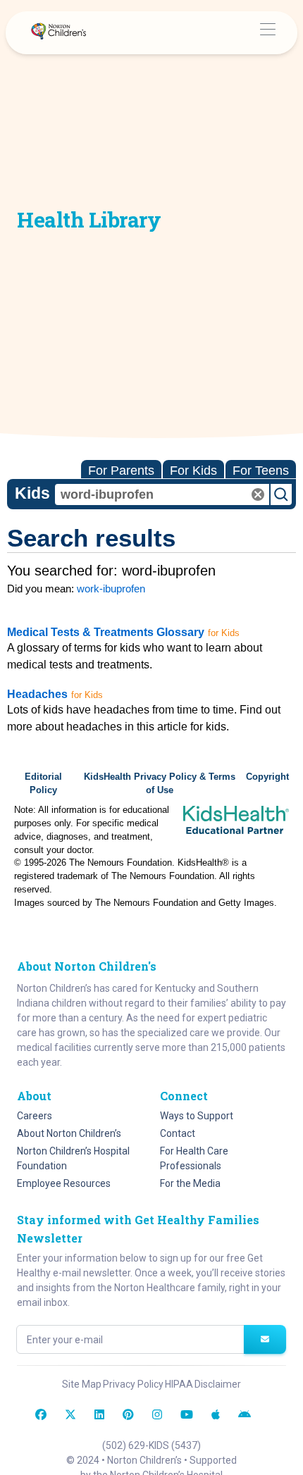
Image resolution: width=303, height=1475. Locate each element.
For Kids (193, 470)
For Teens (261, 470)
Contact (177, 1133)
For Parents (121, 470)
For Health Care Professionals (194, 1158)
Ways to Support (196, 1115)
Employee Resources (64, 1183)
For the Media (190, 1183)
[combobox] (162, 494)
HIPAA (179, 1384)
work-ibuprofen (111, 589)
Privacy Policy (133, 1384)
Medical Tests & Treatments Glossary (105, 632)
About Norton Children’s (69, 1133)
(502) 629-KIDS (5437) (151, 1445)
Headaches (37, 694)
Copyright (267, 777)
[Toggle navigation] (267, 33)
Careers (34, 1115)
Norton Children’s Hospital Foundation (73, 1158)
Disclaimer (217, 1384)
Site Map (81, 1384)
